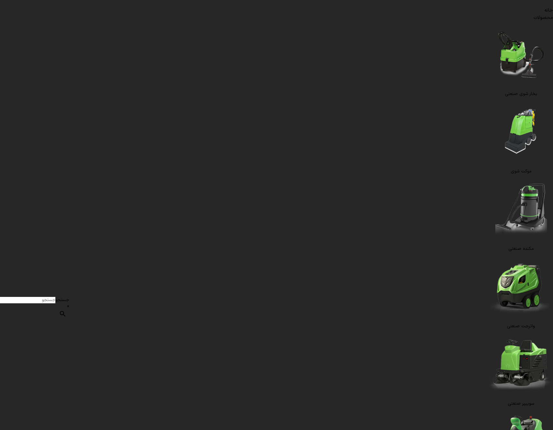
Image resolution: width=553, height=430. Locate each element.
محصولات (543, 17)
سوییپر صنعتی (521, 403)
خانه (548, 10)
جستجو (62, 300)
